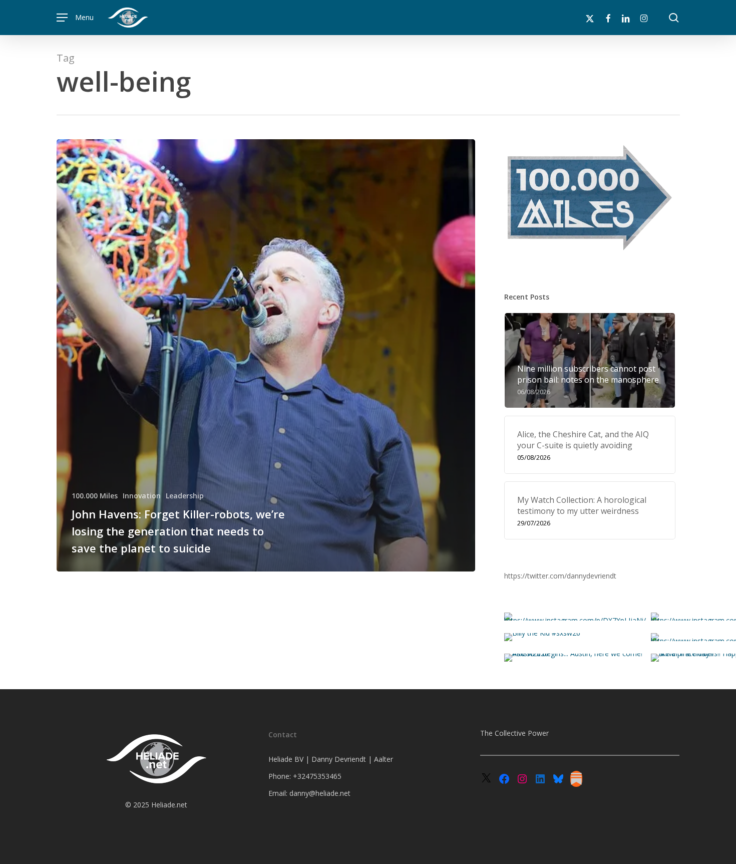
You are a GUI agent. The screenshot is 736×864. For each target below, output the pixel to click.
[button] (75, 18)
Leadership (185, 495)
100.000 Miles (95, 495)
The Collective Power (514, 733)
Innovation (142, 495)
